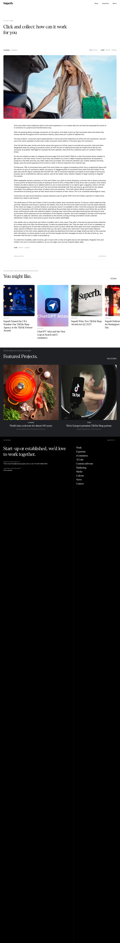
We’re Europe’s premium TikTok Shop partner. (89, 425)
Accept (86, 940)
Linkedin (114, 50)
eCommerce (14, 50)
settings (75, 941)
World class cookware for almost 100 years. (31, 425)
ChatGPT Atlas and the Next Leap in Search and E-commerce (51, 334)
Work (96, 3)
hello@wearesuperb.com (20, 464)
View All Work (112, 358)
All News (113, 278)
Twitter (108, 50)
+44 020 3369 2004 (40, 464)
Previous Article (19, 256)
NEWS (11, 21)
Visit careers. (8, 470)
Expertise (105, 3)
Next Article (102, 256)
